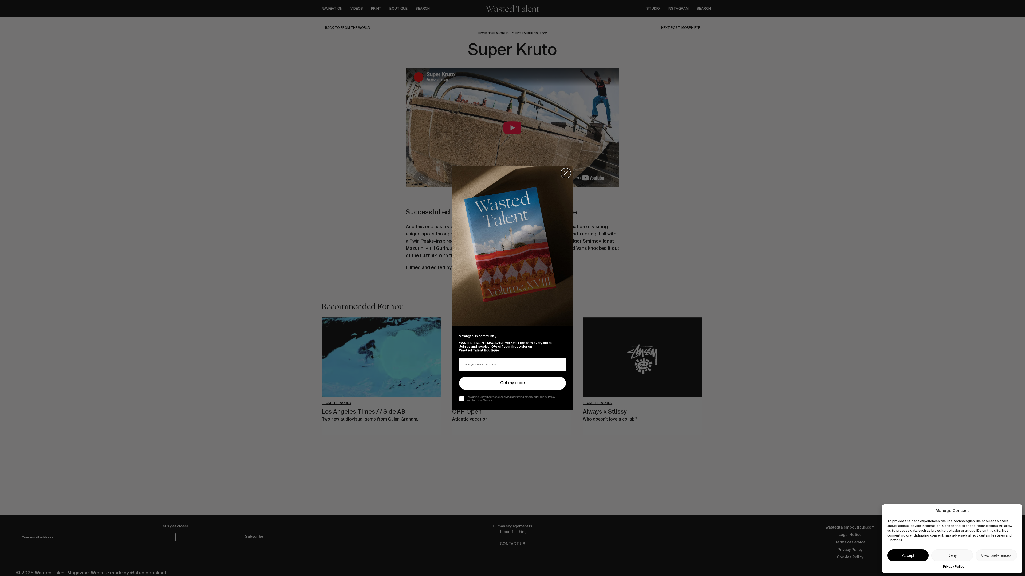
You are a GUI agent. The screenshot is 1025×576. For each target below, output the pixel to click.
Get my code (512, 383)
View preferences (996, 555)
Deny (952, 555)
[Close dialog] (565, 173)
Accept (908, 555)
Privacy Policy (953, 567)
